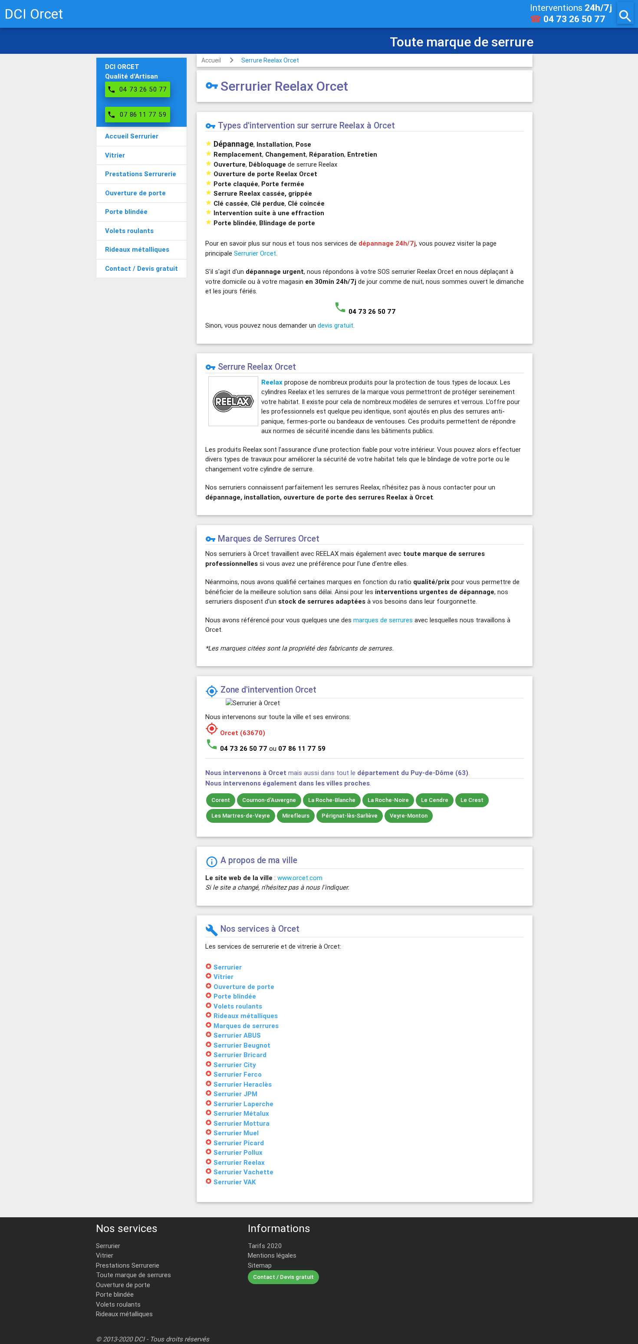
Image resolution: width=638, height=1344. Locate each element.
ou (297, 748)
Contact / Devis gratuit (283, 1277)
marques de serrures (383, 620)
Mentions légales (272, 1255)
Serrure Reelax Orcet (270, 60)
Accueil (211, 60)
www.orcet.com (299, 878)
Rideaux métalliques (124, 1314)
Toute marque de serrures (133, 1275)
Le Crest (471, 800)
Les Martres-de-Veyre (240, 815)
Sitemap (260, 1265)
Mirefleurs (295, 815)
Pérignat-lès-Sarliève (350, 815)
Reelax (272, 382)
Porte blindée (115, 1294)
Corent (220, 800)
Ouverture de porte (123, 1285)
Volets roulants (118, 1304)
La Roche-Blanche (331, 800)
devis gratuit (335, 325)
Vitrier (104, 1255)
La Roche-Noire (388, 800)
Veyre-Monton (409, 815)
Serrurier (108, 1246)
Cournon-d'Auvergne (269, 800)
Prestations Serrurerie (127, 1265)
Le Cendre (434, 800)
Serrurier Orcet (255, 253)
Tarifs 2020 (265, 1246)
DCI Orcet (33, 13)
